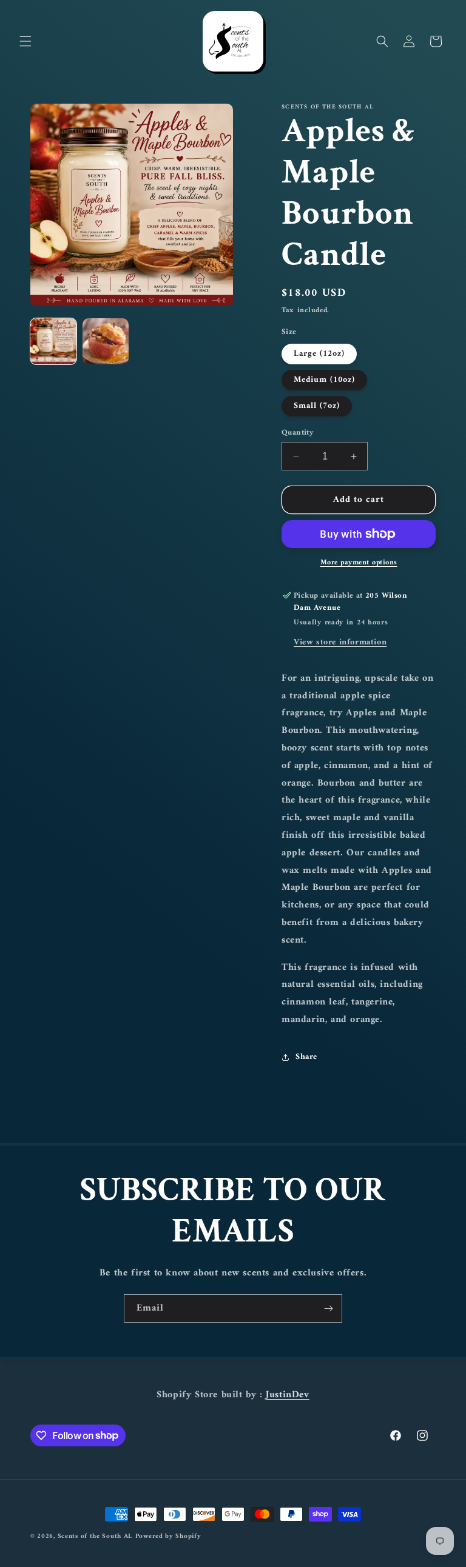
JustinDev (287, 1394)
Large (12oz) (319, 353)
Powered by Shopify (168, 1536)
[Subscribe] (328, 1308)
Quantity (298, 433)
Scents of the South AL (95, 1536)
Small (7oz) (317, 405)
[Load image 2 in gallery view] (106, 341)
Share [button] (306, 1056)
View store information (340, 642)
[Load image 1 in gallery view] (53, 341)
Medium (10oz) (324, 379)
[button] (25, 41)
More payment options (358, 563)
